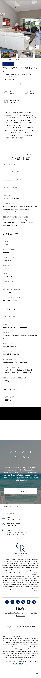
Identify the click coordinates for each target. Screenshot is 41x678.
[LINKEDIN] (18, 602)
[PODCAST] (34, 602)
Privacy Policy (29, 626)
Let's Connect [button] (20, 491)
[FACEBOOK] (7, 602)
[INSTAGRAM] (12, 602)
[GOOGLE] (23, 602)
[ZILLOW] (29, 602)
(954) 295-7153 (12, 526)
